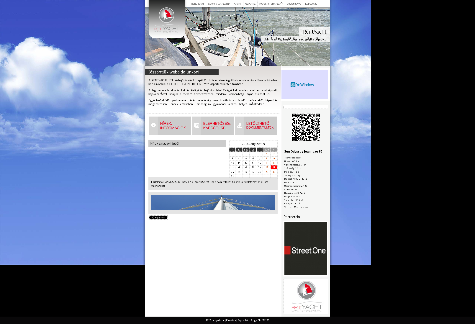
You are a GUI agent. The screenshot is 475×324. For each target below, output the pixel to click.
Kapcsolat (243, 320)
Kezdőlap (231, 320)
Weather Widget (302, 84)
